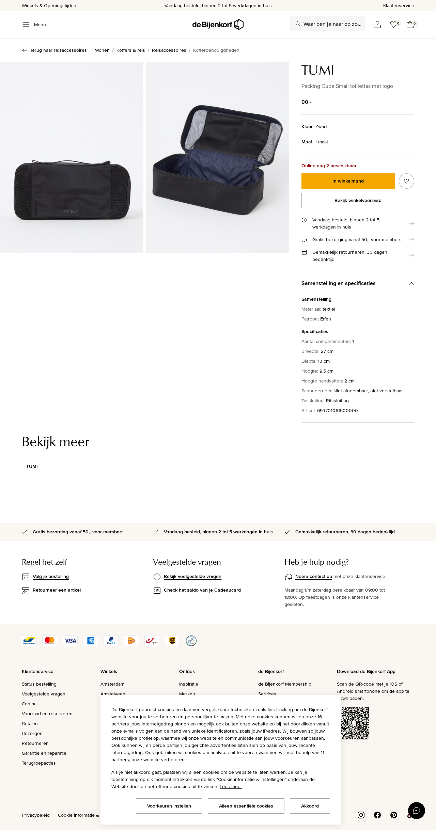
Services (267, 693)
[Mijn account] (377, 24)
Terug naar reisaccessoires (58, 50)
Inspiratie (188, 684)
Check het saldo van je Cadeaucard (202, 589)
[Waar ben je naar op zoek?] (298, 23)
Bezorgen (32, 733)
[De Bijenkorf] (218, 24)
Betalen (30, 723)
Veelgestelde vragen (43, 693)
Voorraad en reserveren (47, 713)
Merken (187, 693)
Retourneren (35, 743)
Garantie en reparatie (44, 753)
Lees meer (231, 786)
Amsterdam (112, 684)
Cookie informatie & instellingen (91, 815)
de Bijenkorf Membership (284, 684)
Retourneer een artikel (57, 589)
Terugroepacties (39, 763)
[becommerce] (191, 644)
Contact (30, 703)
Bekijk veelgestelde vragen (192, 576)
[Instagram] (361, 814)
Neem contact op (313, 576)
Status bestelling (39, 684)
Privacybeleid (36, 815)
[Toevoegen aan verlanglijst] (406, 181)
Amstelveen (112, 693)
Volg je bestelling (51, 576)
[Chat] (416, 810)
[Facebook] (377, 814)
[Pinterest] (394, 814)
